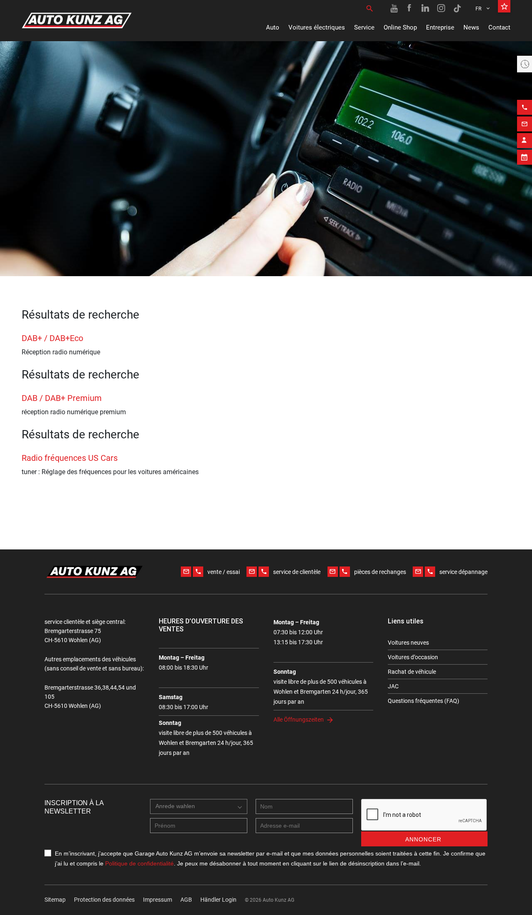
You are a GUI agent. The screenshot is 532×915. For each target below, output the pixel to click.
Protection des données (104, 899)
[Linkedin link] (425, 8)
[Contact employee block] (524, 140)
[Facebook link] (410, 8)
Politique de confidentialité (139, 863)
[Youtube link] (394, 8)
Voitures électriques (316, 27)
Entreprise (440, 27)
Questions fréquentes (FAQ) (423, 700)
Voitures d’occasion (413, 657)
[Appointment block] (524, 157)
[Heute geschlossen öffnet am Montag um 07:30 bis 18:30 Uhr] (524, 64)
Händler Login (218, 899)
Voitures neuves (408, 642)
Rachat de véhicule (412, 671)
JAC (393, 686)
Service (364, 27)
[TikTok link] (457, 8)
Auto (272, 27)
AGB (186, 899)
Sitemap (55, 899)
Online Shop (400, 27)
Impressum (157, 899)
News (471, 27)
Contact (499, 27)
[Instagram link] (441, 8)
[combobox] (198, 806)
